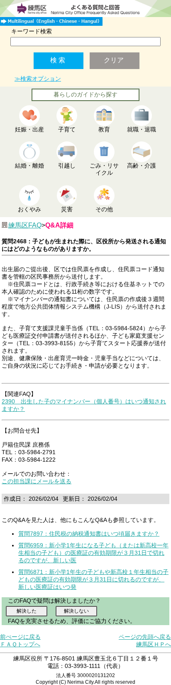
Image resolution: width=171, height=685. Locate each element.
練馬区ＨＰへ (153, 644)
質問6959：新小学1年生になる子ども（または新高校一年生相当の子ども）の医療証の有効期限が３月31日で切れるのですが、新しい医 (93, 553)
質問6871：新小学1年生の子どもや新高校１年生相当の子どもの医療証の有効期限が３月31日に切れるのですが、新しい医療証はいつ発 (93, 579)
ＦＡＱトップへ (20, 644)
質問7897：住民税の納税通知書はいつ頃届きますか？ (88, 533)
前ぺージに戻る (20, 636)
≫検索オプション (38, 78)
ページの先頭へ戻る (145, 636)
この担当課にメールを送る (36, 481)
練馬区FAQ (25, 225)
